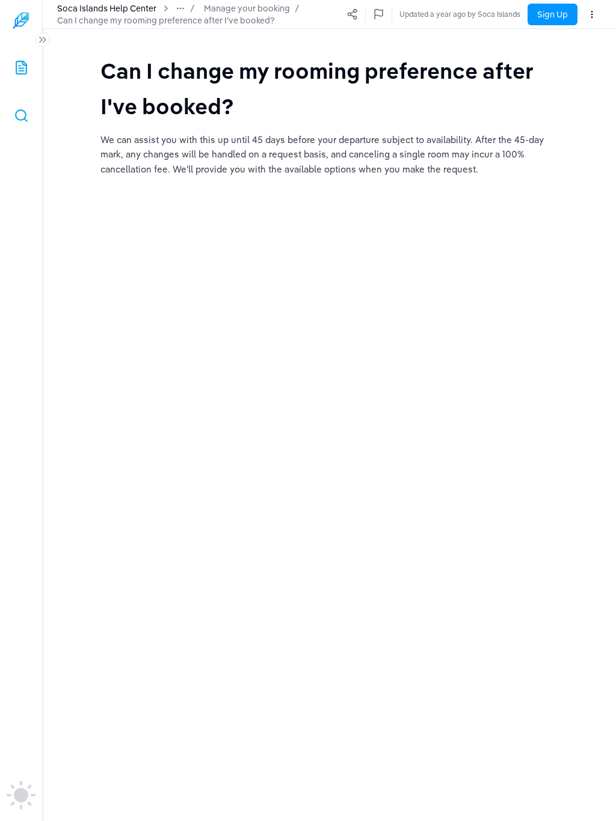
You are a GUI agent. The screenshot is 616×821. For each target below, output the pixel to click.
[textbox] (329, 88)
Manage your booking (247, 8)
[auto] (21, 795)
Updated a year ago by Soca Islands (459, 14)
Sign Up (552, 14)
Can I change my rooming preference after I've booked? (165, 20)
